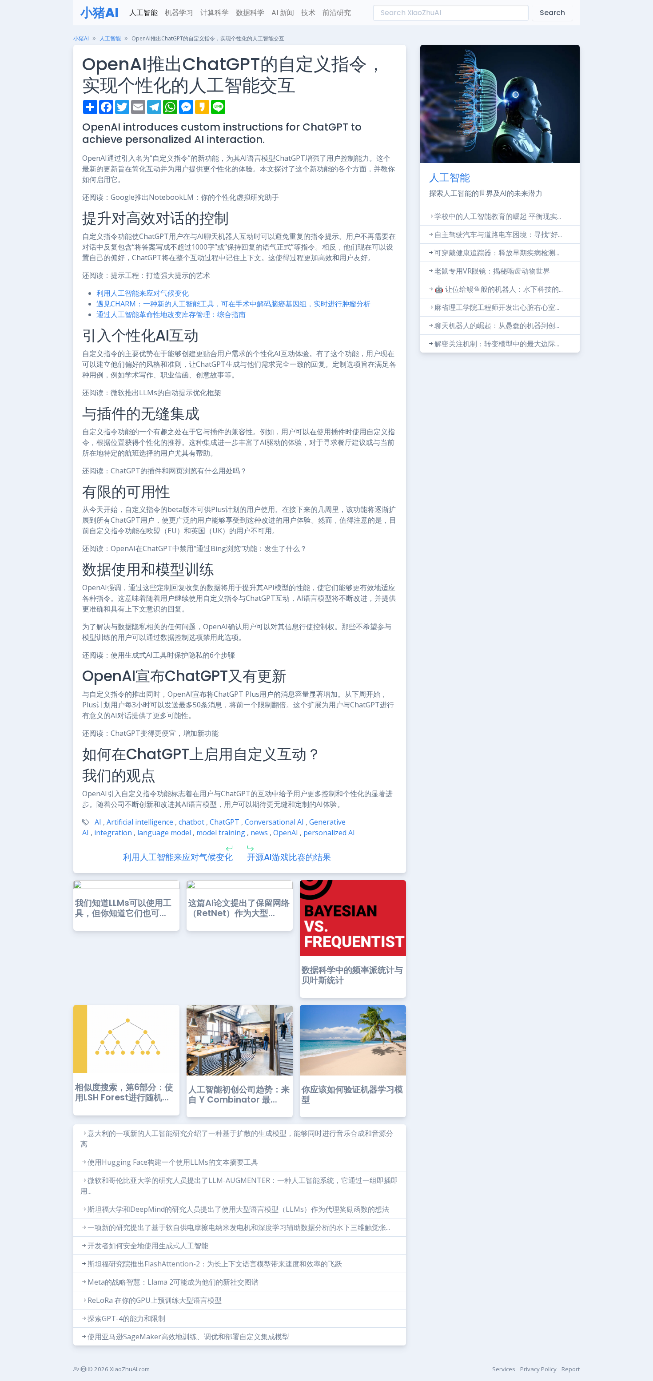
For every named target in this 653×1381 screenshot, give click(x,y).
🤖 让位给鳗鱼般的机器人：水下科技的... (498, 289)
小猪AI (99, 12)
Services (503, 1369)
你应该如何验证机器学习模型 (352, 1094)
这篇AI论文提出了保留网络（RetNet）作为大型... (239, 908)
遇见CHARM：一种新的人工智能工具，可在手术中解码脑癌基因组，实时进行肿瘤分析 (233, 304)
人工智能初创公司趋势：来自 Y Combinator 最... (239, 1094)
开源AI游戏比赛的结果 (289, 857)
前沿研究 (337, 13)
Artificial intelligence (140, 822)
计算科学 (214, 13)
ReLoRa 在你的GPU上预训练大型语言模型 (155, 1300)
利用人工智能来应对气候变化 (142, 293)
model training (220, 832)
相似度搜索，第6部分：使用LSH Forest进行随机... (124, 1092)
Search (552, 13)
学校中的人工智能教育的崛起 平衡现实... (497, 216)
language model (164, 832)
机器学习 (179, 13)
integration (113, 832)
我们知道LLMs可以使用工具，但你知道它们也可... (123, 908)
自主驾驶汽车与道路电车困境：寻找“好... (498, 234)
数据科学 (250, 13)
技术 (308, 13)
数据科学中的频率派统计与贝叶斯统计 (352, 975)
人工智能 (143, 13)
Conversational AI (274, 822)
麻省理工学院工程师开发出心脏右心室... (496, 307)
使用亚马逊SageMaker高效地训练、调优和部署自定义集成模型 (188, 1336)
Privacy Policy (538, 1369)
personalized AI (329, 832)
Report (570, 1369)
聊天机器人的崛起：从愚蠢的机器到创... (496, 325)
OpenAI (285, 832)
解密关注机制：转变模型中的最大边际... (496, 344)
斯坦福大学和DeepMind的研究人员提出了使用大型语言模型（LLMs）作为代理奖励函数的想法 (238, 1209)
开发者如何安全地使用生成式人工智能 (148, 1245)
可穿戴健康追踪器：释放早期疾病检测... (496, 253)
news (259, 832)
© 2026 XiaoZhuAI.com (118, 1369)
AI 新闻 (282, 13)
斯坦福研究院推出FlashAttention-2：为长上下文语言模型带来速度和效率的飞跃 (215, 1264)
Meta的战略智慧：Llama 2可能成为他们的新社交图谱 (173, 1282)
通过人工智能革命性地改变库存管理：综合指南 (171, 314)
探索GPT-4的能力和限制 (126, 1318)
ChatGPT (224, 822)
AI (98, 822)
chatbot (191, 822)
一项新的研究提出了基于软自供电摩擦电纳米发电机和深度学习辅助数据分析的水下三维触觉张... (239, 1227)
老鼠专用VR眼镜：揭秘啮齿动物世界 (492, 271)
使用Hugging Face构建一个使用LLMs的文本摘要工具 (173, 1162)
